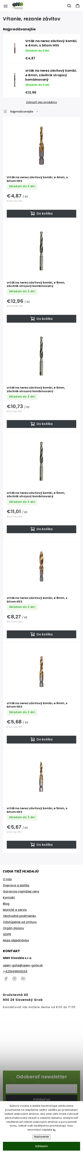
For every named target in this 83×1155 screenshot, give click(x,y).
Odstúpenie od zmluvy (20, 922)
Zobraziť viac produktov (41, 102)
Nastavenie (41, 1137)
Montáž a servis (15, 910)
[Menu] (5, 6)
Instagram (14, 979)
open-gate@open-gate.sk (23, 965)
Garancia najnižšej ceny (21, 891)
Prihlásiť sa (41, 1099)
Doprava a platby (16, 885)
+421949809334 (15, 972)
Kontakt (9, 898)
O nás (7, 879)
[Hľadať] (69, 5)
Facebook (6, 979)
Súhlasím (41, 1146)
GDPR (7, 934)
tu (54, 1130)
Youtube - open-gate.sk (23, 979)
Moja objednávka (16, 940)
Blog (6, 904)
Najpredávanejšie (21, 111)
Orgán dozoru (13, 928)
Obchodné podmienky (19, 916)
